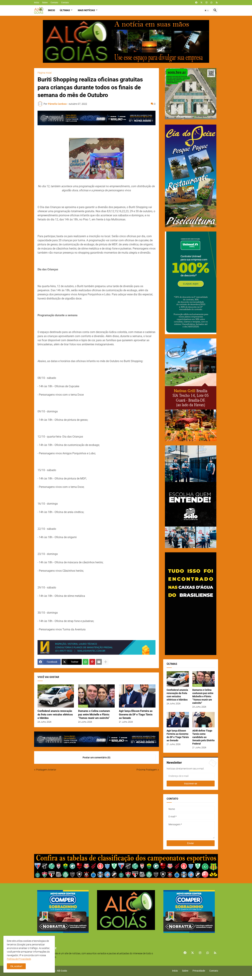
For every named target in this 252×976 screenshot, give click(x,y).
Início (36, 2)
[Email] (99, 662)
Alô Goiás (62, 970)
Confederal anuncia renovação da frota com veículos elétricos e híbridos (55, 714)
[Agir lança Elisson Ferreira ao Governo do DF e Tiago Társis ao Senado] (137, 696)
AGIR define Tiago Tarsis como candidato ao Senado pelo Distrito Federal (203, 737)
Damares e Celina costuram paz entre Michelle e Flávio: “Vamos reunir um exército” (94, 714)
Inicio (51, 10)
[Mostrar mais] (106, 662)
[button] (207, 10)
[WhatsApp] (85, 662)
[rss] (216, 2)
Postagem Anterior (46, 769)
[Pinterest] (92, 662)
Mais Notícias (86, 10)
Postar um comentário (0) (96, 757)
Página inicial (45, 73)
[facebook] (196, 2)
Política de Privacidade (19, 959)
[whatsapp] (211, 2)
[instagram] (206, 2)
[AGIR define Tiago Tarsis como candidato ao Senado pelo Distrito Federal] (203, 719)
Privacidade (199, 970)
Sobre (44, 2)
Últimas (65, 10)
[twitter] (201, 2)
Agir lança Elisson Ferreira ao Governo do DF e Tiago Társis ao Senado (136, 714)
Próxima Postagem (146, 769)
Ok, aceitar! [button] (16, 966)
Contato (54, 2)
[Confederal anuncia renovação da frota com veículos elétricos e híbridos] (56, 696)
